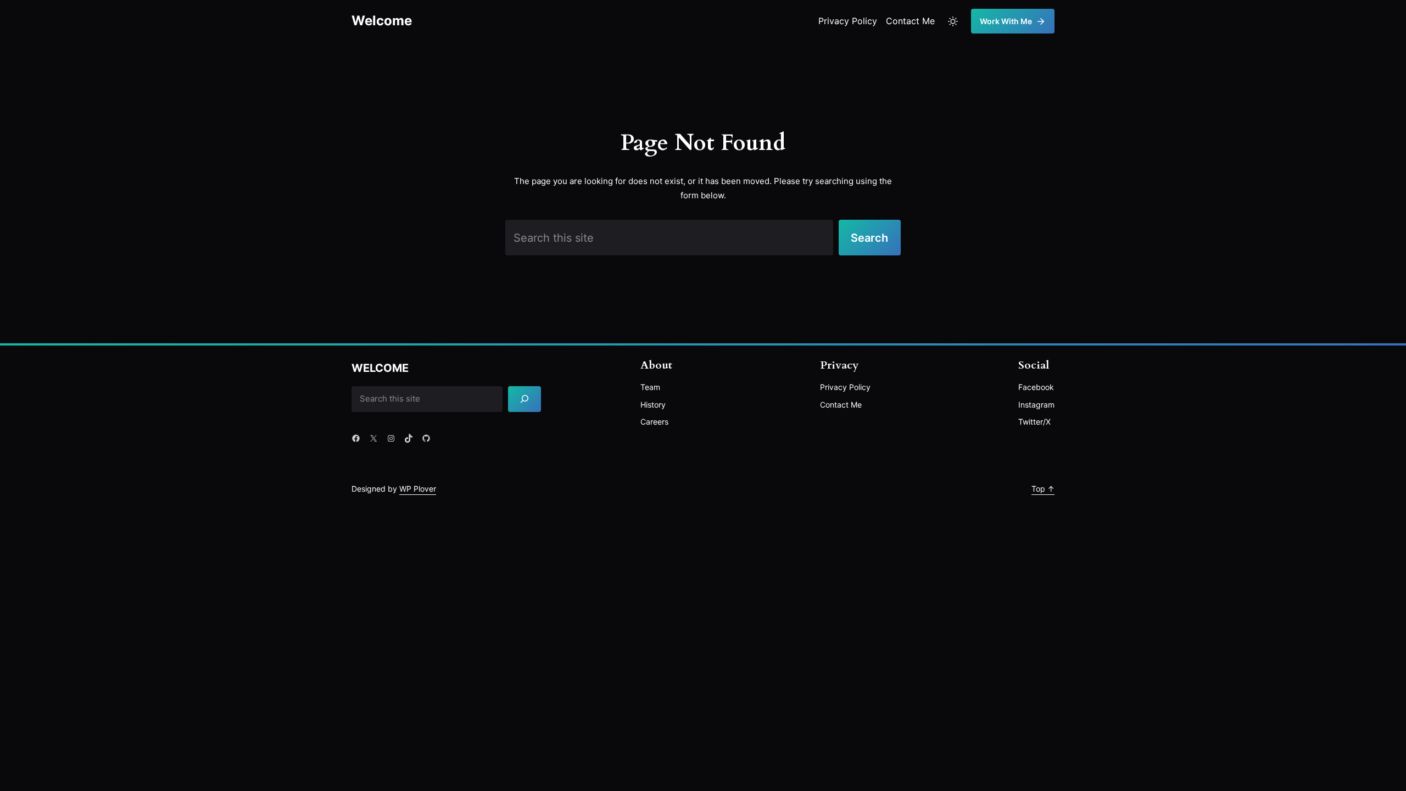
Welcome (382, 21)
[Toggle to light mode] (953, 21)
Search (869, 237)
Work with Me (1006, 21)
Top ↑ (1042, 488)
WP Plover (417, 488)
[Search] (524, 399)
